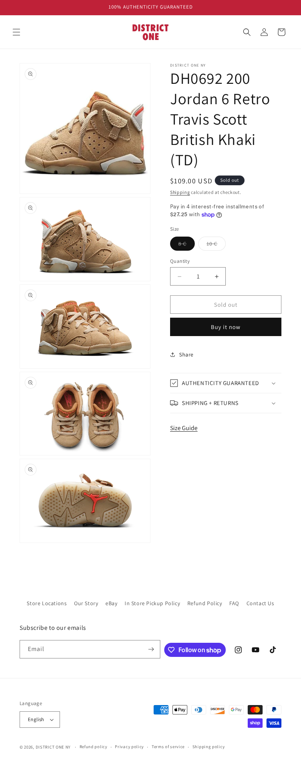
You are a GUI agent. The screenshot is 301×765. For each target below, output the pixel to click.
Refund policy (93, 746)
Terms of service (168, 746)
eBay (111, 603)
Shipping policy (208, 746)
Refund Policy (204, 603)
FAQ (234, 603)
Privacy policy (129, 746)
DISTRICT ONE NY (53, 747)
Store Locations (47, 603)
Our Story (86, 603)
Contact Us (260, 603)
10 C (216, 245)
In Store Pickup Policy (152, 603)
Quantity (180, 261)
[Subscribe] (151, 649)
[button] (16, 32)
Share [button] (186, 354)
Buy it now (226, 327)
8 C (186, 245)
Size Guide (184, 428)
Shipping (180, 192)
